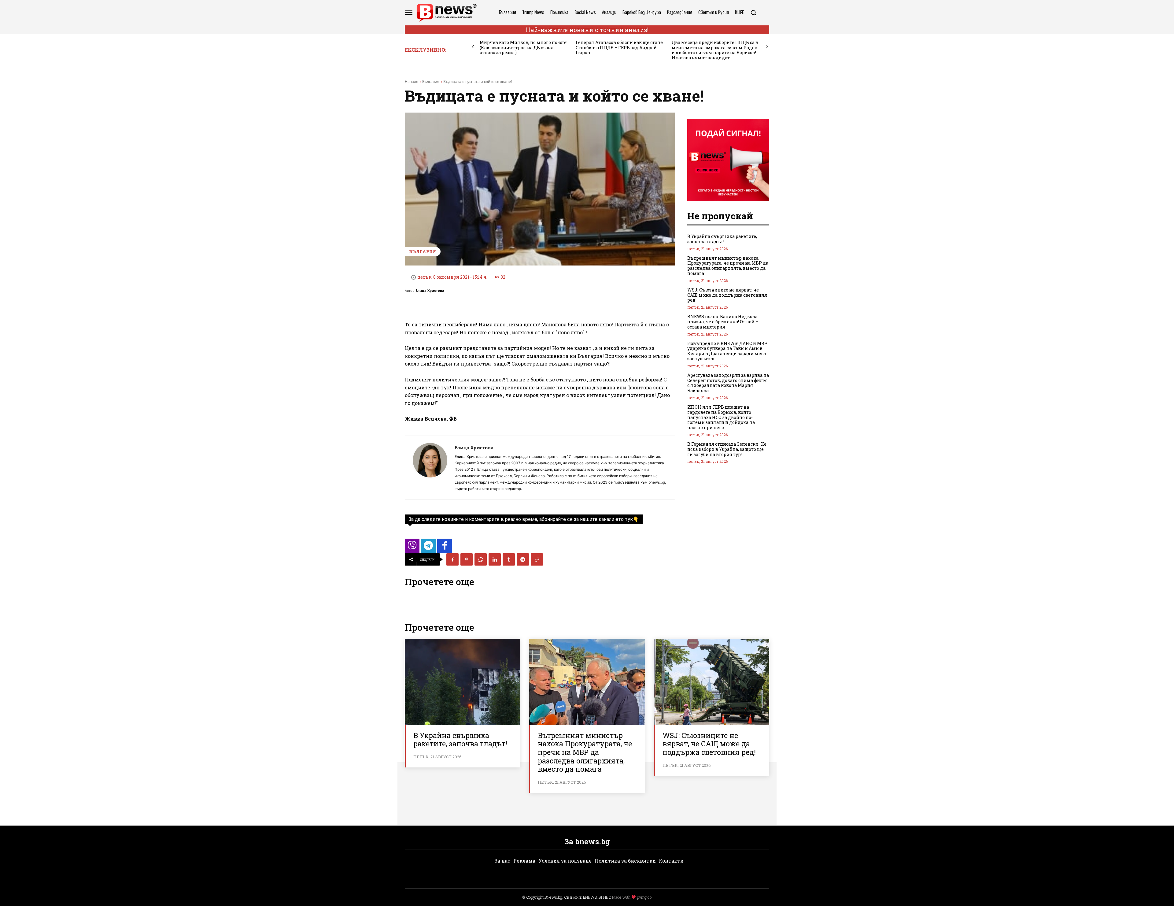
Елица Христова (429, 290)
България (430, 81)
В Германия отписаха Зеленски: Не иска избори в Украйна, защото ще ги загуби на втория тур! (726, 449)
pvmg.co (644, 897)
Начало (411, 81)
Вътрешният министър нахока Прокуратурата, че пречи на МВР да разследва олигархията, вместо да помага (727, 265)
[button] (753, 12)
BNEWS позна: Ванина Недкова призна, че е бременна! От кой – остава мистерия (722, 322)
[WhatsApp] (480, 559)
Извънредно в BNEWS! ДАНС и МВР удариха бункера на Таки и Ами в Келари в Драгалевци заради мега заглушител (727, 351)
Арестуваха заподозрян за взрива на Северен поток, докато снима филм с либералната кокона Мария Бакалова (728, 382)
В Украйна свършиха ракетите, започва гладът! (722, 238)
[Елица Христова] (430, 467)
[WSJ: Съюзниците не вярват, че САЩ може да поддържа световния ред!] (711, 682)
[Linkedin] (495, 559)
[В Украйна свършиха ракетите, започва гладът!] (462, 682)
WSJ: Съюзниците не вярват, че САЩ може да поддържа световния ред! (727, 295)
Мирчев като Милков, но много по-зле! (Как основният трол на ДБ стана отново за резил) (523, 47)
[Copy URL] (537, 559)
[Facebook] (452, 559)
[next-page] (767, 47)
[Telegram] (523, 559)
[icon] (412, 547)
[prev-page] (473, 47)
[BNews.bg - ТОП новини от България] (446, 12)
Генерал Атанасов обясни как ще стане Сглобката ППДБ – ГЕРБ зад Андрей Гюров (619, 47)
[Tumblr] (509, 559)
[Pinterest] (466, 559)
